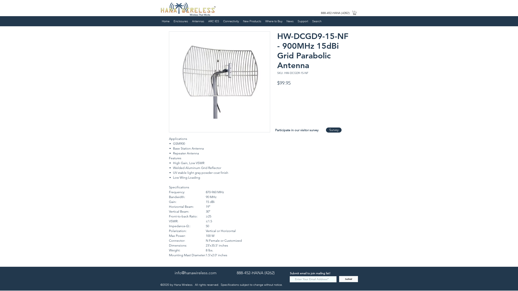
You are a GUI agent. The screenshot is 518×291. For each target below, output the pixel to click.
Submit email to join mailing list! (310, 273)
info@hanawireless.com (196, 272)
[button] (354, 13)
